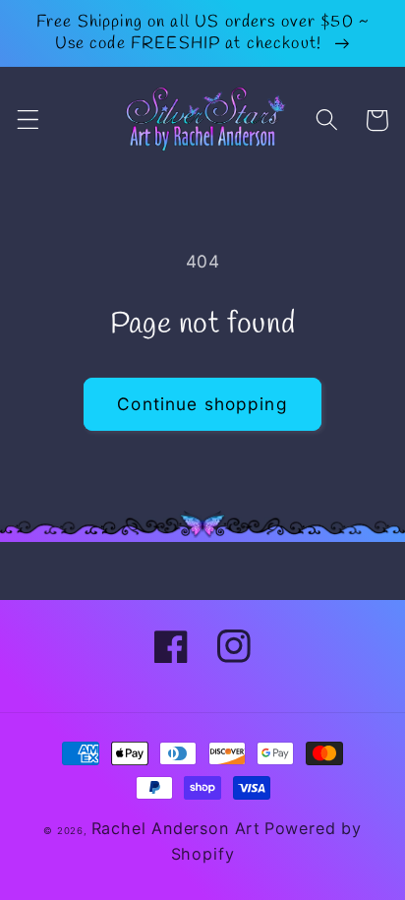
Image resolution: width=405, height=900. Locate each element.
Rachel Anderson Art (175, 828)
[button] (28, 120)
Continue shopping (202, 403)
